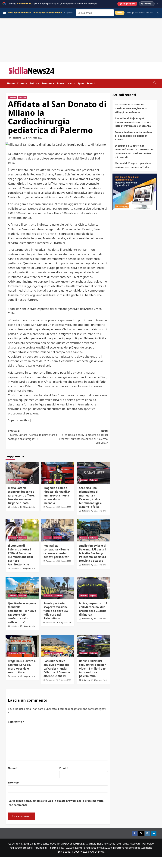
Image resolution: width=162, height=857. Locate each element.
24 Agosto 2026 (29, 507)
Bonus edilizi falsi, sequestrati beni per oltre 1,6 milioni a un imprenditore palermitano (92, 668)
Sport (81, 83)
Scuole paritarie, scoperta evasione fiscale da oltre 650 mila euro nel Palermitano (56, 611)
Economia (48, 83)
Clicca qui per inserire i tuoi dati (139, 13)
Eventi (91, 83)
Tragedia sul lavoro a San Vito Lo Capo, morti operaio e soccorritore (22, 666)
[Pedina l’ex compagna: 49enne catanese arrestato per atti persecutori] (57, 530)
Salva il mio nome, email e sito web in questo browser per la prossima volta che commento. (56, 803)
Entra (119, 12)
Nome (13, 768)
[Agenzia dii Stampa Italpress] (134, 191)
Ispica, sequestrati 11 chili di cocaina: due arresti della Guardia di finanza (93, 609)
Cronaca (22, 83)
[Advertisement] (81, 40)
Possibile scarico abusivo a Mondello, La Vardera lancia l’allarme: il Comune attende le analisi (57, 668)
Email (64, 768)
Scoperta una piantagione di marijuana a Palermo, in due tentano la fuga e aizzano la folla (90, 497)
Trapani (22, 653)
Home (11, 83)
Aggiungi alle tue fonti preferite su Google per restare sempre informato (52, 3)
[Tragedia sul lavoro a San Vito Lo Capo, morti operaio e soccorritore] (22, 646)
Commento (16, 721)
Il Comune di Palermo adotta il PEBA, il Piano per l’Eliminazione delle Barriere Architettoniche (21, 555)
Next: (83, 437)
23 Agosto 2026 (64, 507)
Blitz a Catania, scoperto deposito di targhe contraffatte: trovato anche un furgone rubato (21, 495)
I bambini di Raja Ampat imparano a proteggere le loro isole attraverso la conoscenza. (133, 122)
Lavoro (70, 83)
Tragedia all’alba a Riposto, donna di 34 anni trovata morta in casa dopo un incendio (57, 495)
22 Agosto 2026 (100, 511)
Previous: (32, 435)
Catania (12, 480)
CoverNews (80, 851)
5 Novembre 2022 (34, 137)
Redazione (16, 137)
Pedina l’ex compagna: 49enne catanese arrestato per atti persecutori (56, 551)
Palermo (22, 97)
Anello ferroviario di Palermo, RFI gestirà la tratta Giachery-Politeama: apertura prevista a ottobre (92, 553)
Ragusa (93, 595)
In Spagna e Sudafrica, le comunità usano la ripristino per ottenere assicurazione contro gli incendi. (134, 151)
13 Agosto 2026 (29, 676)
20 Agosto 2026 (29, 568)
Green (60, 83)
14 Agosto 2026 (29, 626)
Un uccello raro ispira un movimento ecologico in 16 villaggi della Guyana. (131, 108)
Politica (34, 83)
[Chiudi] (157, 3)
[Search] (155, 82)
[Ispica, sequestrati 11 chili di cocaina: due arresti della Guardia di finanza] (93, 588)
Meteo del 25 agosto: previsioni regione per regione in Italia (133, 165)
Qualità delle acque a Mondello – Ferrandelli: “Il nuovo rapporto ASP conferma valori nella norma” (22, 613)
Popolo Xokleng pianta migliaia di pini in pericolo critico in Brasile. (134, 135)
